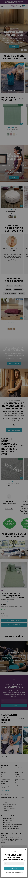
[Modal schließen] (25, 850)
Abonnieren (14, 868)
